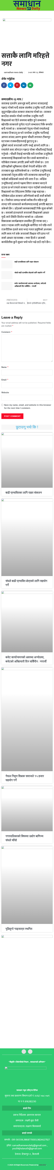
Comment (6, 332)
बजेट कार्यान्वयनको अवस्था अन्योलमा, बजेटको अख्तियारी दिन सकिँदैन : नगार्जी (30, 284)
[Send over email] (30, 85)
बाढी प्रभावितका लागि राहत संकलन (27, 261)
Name (5, 367)
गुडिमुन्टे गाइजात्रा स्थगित (19, 928)
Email (4, 379)
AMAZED (42, 1165)
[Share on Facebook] (4, 85)
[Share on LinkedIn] (24, 85)
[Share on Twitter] (10, 85)
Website (5, 392)
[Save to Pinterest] (17, 85)
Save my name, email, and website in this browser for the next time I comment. (27, 406)
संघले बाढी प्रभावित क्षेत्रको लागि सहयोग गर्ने (30, 272)
